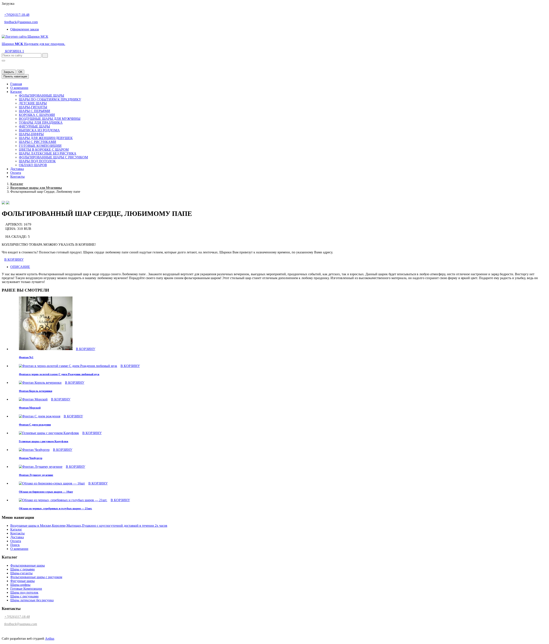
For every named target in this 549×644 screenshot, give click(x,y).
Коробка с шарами (37, 115)
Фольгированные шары (41, 95)
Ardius (49, 638)
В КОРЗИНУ (14, 259)
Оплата (15, 173)
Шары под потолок (37, 161)
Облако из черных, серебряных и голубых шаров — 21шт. (55, 508)
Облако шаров (33, 165)
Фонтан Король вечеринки (35, 391)
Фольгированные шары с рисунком (53, 157)
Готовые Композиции (40, 145)
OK (20, 72)
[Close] (3, 60)
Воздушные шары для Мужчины (49, 118)
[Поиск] (45, 55)
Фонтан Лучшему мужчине (36, 475)
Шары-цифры (31, 134)
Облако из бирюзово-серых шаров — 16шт (46, 491)
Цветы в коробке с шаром (44, 149)
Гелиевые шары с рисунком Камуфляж (43, 441)
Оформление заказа (24, 29)
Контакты (17, 176)
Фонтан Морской (30, 407)
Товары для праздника (41, 122)
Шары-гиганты (33, 107)
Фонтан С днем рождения (35, 424)
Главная (16, 84)
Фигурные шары (34, 126)
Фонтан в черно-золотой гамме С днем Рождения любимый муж (59, 374)
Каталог (16, 91)
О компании (19, 88)
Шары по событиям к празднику (50, 99)
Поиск (15, 545)
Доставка (17, 169)
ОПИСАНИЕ (20, 267)
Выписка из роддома (39, 130)
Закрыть (8, 72)
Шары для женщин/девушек (46, 138)
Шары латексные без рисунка (47, 153)
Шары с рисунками (37, 142)
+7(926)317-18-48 (16, 15)
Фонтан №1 (26, 357)
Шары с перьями (34, 111)
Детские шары (33, 103)
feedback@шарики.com (21, 22)
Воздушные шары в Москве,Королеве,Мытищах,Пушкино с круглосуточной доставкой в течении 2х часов (88, 525)
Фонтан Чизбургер (30, 458)
